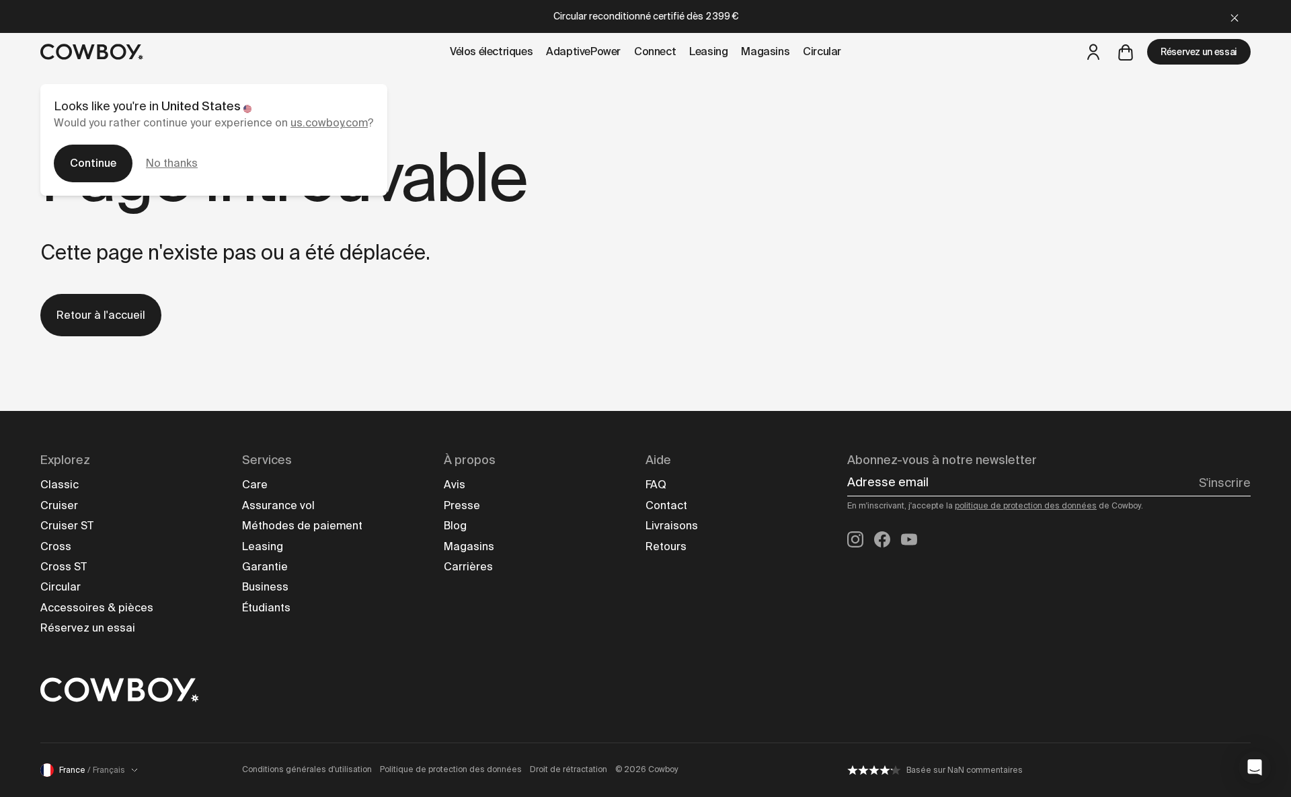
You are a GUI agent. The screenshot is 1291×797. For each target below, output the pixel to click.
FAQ (656, 485)
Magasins (469, 546)
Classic (59, 485)
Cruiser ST (66, 526)
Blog (455, 526)
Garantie (265, 567)
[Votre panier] (1125, 52)
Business (265, 587)
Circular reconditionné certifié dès (645, 16)
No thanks (172, 163)
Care (255, 485)
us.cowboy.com (329, 123)
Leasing (262, 546)
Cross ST (63, 567)
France (92, 770)
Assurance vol (278, 505)
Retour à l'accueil (100, 315)
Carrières (468, 567)
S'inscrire (1225, 483)
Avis (454, 485)
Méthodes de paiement (302, 526)
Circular (60, 587)
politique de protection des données (1026, 505)
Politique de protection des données (451, 769)
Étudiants (266, 608)
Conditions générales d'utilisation (307, 769)
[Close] (1234, 16)
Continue (93, 163)
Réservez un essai (1199, 52)
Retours (666, 546)
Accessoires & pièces (96, 608)
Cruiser (59, 505)
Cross (55, 546)
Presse (462, 505)
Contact (666, 505)
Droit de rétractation (568, 769)
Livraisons (672, 526)
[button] (1255, 767)
